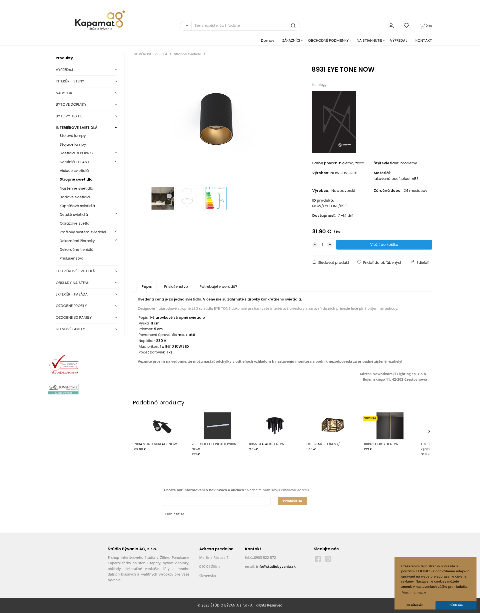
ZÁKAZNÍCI (291, 40)
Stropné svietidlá (76, 179)
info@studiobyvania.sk (276, 566)
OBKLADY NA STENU (73, 282)
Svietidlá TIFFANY (75, 161)
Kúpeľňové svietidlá (77, 205)
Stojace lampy (73, 144)
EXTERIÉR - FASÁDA (72, 294)
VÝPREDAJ (399, 40)
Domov (267, 40)
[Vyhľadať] (186, 26)
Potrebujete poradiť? (218, 286)
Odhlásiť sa (174, 514)
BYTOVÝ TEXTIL (69, 116)
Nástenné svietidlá (76, 188)
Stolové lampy (73, 135)
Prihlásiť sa (292, 501)
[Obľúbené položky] (407, 25)
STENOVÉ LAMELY (70, 328)
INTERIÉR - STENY (70, 81)
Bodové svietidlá (75, 197)
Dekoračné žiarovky (77, 240)
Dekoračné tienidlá (77, 249)
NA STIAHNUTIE (369, 40)
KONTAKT (424, 40)
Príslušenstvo (72, 258)
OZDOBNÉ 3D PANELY (74, 317)
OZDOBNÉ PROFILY (71, 305)
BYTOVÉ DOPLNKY (71, 104)
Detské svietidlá (74, 214)
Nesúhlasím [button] (415, 605)
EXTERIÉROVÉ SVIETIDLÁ (75, 271)
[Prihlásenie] (391, 25)
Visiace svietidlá (74, 170)
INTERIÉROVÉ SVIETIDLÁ (77, 127)
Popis (147, 286)
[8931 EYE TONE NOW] (215, 122)
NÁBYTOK (64, 92)
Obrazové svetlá (75, 223)
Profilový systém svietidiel (83, 232)
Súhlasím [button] (456, 605)
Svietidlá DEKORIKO (76, 153)
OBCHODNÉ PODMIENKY (328, 40)
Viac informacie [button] (414, 592)
